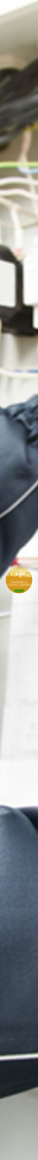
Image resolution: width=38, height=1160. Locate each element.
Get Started (19, 591)
